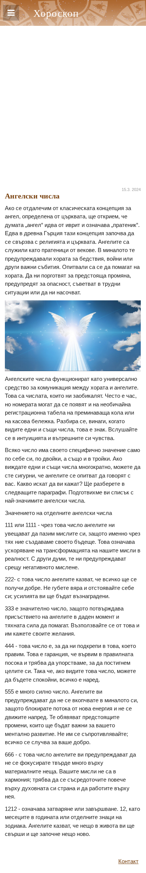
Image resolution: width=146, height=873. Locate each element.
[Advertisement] (73, 103)
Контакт (128, 861)
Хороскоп (56, 12)
